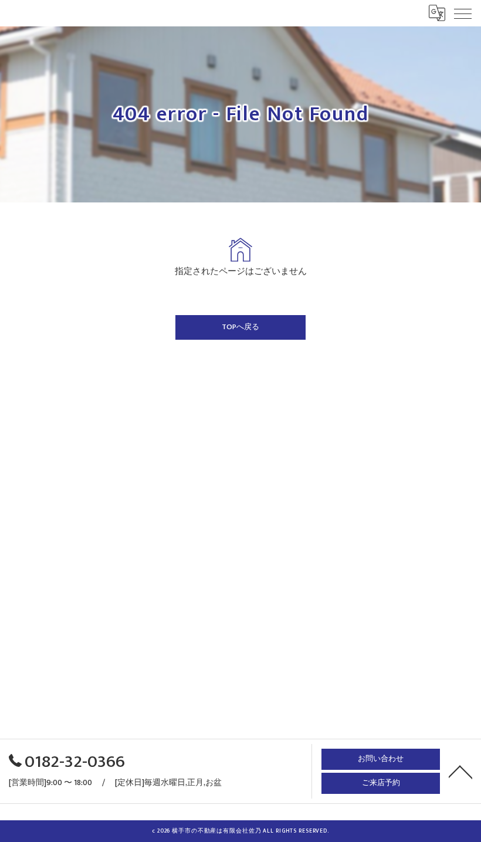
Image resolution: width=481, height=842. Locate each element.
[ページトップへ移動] (460, 771)
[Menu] (463, 13)
